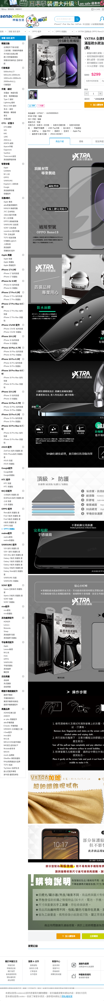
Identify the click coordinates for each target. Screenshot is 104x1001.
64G (5, 133)
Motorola (7, 628)
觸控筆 (6, 672)
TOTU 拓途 (8, 765)
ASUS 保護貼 (9, 464)
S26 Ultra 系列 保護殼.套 (13, 555)
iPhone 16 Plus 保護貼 (12, 355)
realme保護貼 (9, 540)
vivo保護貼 (8, 614)
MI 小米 (7, 174)
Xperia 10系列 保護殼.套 (13, 596)
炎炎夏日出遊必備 (11, 54)
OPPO (6, 177)
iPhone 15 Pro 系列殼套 (13, 418)
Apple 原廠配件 (10, 265)
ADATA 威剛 (8, 143)
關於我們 (11, 971)
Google (6, 187)
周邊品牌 (5, 709)
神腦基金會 (11, 968)
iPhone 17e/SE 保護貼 (12, 332)
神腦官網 (11, 965)
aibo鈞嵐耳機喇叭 (10, 205)
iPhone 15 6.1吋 (8, 392)
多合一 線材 (8, 109)
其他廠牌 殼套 (9, 635)
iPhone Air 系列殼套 (11, 285)
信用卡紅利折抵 (92, 81)
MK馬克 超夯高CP (11, 745)
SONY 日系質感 (10, 228)
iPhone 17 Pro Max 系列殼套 (13, 312)
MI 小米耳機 (8, 218)
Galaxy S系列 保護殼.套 (13, 561)
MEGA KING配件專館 (12, 742)
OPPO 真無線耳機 (11, 221)
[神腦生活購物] (24, 20)
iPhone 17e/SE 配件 (10, 325)
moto (6, 656)
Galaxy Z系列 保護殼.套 (13, 558)
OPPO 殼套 (8, 526)
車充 (5, 116)
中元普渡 (86, 24)
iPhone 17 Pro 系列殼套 (13, 296)
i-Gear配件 (8, 732)
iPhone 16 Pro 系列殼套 (13, 363)
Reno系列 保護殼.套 (11, 513)
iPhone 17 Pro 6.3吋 (10, 292)
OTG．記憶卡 (7, 123)
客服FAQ (56, 968)
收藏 (41, 106)
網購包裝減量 (56, 974)
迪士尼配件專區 (10, 771)
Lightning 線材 (9, 103)
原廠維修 (56, 971)
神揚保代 (18, 9)
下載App (3, 9)
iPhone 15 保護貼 (10, 399)
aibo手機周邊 (9, 723)
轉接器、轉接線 (10, 112)
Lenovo (6, 625)
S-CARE (97, 9)
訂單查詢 (33, 971)
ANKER (7, 716)
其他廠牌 (7, 247)
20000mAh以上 (10, 81)
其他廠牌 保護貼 (10, 638)
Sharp (6, 631)
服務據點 (11, 9)
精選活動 (5, 43)
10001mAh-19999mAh (12, 78)
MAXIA (6, 752)
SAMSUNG (8, 181)
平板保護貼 (8, 666)
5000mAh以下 (9, 72)
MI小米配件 (6, 491)
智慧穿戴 (5, 164)
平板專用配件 (7, 642)
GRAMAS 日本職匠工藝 (13, 729)
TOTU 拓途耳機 (10, 238)
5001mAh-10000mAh (12, 75)
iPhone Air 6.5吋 (9, 281)
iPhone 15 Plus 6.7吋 (11, 403)
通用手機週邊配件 (11, 705)
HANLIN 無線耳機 (11, 208)
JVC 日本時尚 (9, 212)
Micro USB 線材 (10, 106)
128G (6, 137)
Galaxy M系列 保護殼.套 (13, 568)
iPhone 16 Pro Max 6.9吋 (11, 372)
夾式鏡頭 (7, 683)
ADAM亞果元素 (10, 713)
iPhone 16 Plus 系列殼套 (13, 352)
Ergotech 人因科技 (11, 184)
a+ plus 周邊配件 (10, 719)
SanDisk (7, 153)
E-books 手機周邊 (11, 726)
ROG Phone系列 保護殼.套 (13, 455)
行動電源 (5, 68)
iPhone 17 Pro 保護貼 (12, 299)
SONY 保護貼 (9, 602)
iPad (64, 24)
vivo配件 (5, 606)
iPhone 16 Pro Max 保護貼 (13, 385)
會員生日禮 (33, 968)
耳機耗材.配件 (9, 251)
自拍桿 (6, 680)
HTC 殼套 (7, 483)
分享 (33, 106)
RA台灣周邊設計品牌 (12, 762)
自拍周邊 (5, 676)
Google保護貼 (9, 475)
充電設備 (7, 119)
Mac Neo (70, 24)
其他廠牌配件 (7, 618)
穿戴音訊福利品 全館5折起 (13, 62)
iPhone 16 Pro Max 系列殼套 (13, 379)
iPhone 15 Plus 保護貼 (12, 410)
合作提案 (33, 974)
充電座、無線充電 (11, 93)
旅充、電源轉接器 (11, 96)
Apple (6, 168)
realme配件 (6, 533)
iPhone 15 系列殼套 (11, 395)
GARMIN (7, 171)
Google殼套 (8, 472)
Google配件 (6, 468)
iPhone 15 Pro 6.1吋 (10, 414)
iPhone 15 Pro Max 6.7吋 (11, 427)
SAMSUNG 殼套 (10, 578)
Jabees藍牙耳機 (10, 215)
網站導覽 (11, 980)
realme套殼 (8, 537)
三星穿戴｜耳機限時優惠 (13, 50)
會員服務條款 (11, 974)
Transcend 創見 (10, 156)
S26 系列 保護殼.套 (11, 548)
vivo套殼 (7, 610)
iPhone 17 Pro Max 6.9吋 (11, 305)
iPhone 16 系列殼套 (11, 340)
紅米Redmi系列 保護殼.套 (14, 498)
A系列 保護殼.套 (10, 522)
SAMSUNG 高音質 (11, 225)
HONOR (7, 622)
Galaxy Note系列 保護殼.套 (13, 572)
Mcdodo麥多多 (9, 749)
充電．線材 (6, 89)
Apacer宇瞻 (8, 146)
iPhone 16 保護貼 (10, 343)
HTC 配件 (5, 479)
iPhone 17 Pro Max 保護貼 (13, 319)
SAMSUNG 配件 (9, 544)
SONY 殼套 (8, 599)
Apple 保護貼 (9, 262)
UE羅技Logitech (10, 241)
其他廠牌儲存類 (10, 160)
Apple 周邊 (6, 255)
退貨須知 (56, 965)
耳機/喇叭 (5, 198)
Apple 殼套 (8, 259)
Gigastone (8, 150)
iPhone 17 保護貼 (10, 277)
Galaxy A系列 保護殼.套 (13, 565)
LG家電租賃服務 (97, 24)
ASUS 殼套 (8, 461)
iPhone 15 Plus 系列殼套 (13, 407)
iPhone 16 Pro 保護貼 (12, 366)
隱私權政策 (11, 977)
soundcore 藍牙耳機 (11, 231)
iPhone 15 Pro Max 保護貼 (13, 441)
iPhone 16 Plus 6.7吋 (11, 348)
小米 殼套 (7, 501)
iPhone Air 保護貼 (10, 288)
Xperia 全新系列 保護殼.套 (13, 590)
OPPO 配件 (36, 32)
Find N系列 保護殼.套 (12, 519)
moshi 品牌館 (9, 755)
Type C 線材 (8, 99)
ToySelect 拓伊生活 (11, 768)
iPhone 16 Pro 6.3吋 (10, 359)
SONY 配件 (6, 585)
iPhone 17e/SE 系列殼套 (13, 329)
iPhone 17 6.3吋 (8, 269)
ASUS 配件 (6, 447)
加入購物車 (70, 936)
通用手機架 (8, 695)
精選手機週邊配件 (9, 691)
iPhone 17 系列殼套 (11, 273)
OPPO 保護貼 (61, 32)
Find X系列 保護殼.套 (12, 516)
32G (5, 130)
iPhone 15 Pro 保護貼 (12, 421)
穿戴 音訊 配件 (14, 32)
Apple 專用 (8, 202)
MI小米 (6, 653)
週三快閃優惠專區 (11, 57)
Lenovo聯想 (8, 649)
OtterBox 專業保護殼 (12, 758)
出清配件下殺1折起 (11, 47)
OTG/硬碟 (8, 127)
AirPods (78, 24)
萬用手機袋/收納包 (11, 701)
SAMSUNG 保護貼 (11, 581)
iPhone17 (57, 24)
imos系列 (7, 736)
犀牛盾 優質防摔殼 (11, 775)
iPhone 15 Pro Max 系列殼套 (13, 434)
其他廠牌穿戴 (9, 190)
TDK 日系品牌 (9, 234)
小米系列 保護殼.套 (11, 495)
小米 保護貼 (8, 504)
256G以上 (7, 140)
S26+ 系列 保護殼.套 (12, 552)
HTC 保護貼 (8, 487)
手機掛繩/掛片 (9, 698)
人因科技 (7, 244)
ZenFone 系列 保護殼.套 (13, 451)
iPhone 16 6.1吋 (8, 336)
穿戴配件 (7, 194)
